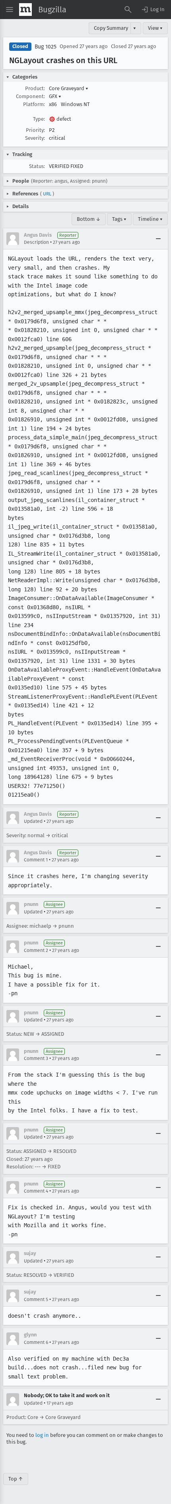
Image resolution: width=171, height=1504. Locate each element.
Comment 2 (36, 950)
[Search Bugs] (128, 9)
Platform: (34, 104)
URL (47, 194)
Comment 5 (36, 1299)
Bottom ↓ (89, 219)
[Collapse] (158, 238)
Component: (30, 96)
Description (36, 242)
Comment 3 (36, 1058)
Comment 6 (36, 1342)
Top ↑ (15, 1479)
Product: (35, 88)
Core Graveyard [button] (68, 88)
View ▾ (155, 28)
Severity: (35, 138)
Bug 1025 (45, 46)
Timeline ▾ (150, 219)
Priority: (35, 130)
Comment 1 (36, 860)
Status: (37, 166)
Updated (33, 821)
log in (42, 1435)
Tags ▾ (119, 219)
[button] (153, 9)
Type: (39, 119)
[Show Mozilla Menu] (25, 9)
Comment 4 (36, 1191)
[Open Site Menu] (9, 9)
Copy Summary (111, 28)
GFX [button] (55, 96)
